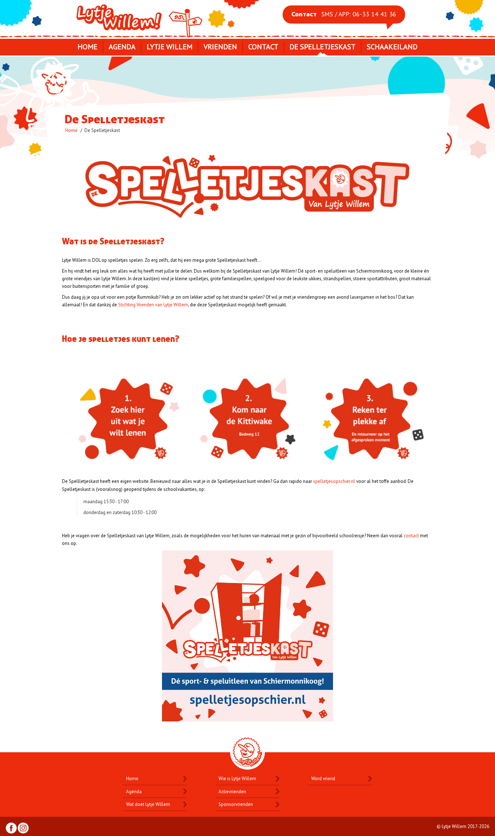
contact (411, 536)
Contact (263, 46)
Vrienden (220, 46)
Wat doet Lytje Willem (148, 804)
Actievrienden (232, 792)
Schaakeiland (392, 46)
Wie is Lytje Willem (237, 778)
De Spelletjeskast (322, 46)
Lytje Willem (140, 17)
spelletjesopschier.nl (334, 481)
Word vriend (323, 778)
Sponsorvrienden (236, 804)
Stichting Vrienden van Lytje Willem (153, 305)
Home (87, 46)
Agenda (122, 46)
